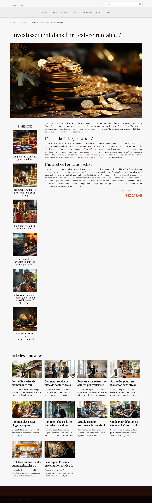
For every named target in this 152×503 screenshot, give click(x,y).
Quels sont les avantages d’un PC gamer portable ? (25, 261)
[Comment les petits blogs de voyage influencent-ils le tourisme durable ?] (27, 409)
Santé (75, 12)
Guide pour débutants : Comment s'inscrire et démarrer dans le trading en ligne (124, 427)
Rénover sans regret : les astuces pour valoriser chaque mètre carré (92, 384)
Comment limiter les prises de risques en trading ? (25, 192)
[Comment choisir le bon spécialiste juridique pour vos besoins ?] (60, 409)
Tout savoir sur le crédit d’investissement (25, 336)
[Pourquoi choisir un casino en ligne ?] (25, 211)
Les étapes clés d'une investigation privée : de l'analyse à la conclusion (59, 465)
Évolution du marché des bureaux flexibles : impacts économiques (26, 465)
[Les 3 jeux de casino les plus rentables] (25, 142)
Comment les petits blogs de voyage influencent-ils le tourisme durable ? (23, 427)
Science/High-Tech (92, 12)
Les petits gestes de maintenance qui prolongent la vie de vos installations (26, 386)
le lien (99, 157)
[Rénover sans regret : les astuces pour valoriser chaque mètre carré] (92, 368)
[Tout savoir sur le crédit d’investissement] (25, 318)
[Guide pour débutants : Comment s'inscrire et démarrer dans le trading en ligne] (125, 409)
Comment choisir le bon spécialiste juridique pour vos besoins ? (59, 425)
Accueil (13, 22)
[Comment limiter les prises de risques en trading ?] (25, 175)
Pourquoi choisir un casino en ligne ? (25, 227)
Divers (110, 12)
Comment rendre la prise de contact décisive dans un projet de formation (59, 386)
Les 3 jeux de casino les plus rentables (25, 158)
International (60, 12)
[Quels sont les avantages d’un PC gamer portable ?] (25, 244)
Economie (43, 12)
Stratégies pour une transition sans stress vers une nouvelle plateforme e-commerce (124, 386)
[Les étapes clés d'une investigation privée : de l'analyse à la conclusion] (60, 449)
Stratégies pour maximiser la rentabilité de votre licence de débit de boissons (91, 427)
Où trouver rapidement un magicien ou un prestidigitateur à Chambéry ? (25, 299)
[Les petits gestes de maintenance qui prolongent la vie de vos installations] (27, 368)
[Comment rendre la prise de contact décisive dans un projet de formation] (60, 368)
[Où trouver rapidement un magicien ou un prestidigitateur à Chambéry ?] (25, 280)
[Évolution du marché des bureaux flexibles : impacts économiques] (27, 449)
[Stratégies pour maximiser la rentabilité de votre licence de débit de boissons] (92, 409)
